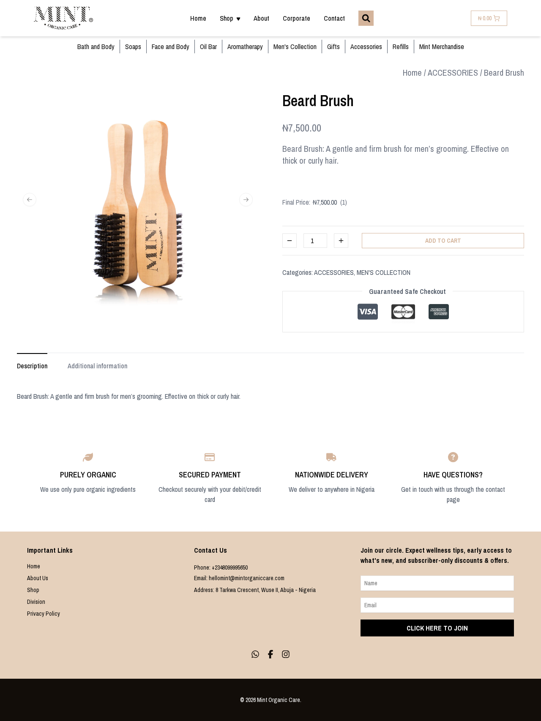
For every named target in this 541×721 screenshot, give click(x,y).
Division (36, 602)
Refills (401, 46)
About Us (37, 578)
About (261, 18)
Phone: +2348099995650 (221, 567)
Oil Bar (208, 46)
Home (198, 18)
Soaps (133, 46)
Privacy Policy (43, 613)
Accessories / (455, 72)
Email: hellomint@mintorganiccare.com (239, 578)
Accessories (366, 46)
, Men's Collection (382, 272)
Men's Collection (295, 46)
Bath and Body (96, 46)
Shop (33, 590)
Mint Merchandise (441, 46)
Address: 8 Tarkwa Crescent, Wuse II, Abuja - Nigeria (255, 590)
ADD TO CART (443, 240)
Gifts (333, 46)
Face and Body (170, 46)
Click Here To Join (437, 628)
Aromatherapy (245, 46)
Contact (334, 18)
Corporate (296, 18)
